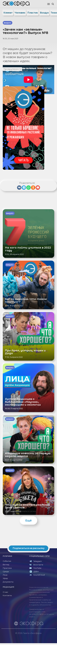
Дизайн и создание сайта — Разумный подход (38, 636)
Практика (7, 568)
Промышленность (12, 69)
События (7, 561)
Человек (20, 12)
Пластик (32, 12)
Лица (5, 575)
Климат (8, 12)
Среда (6, 572)
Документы (8, 582)
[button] (48, 4)
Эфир (5, 578)
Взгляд (6, 565)
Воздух (44, 12)
